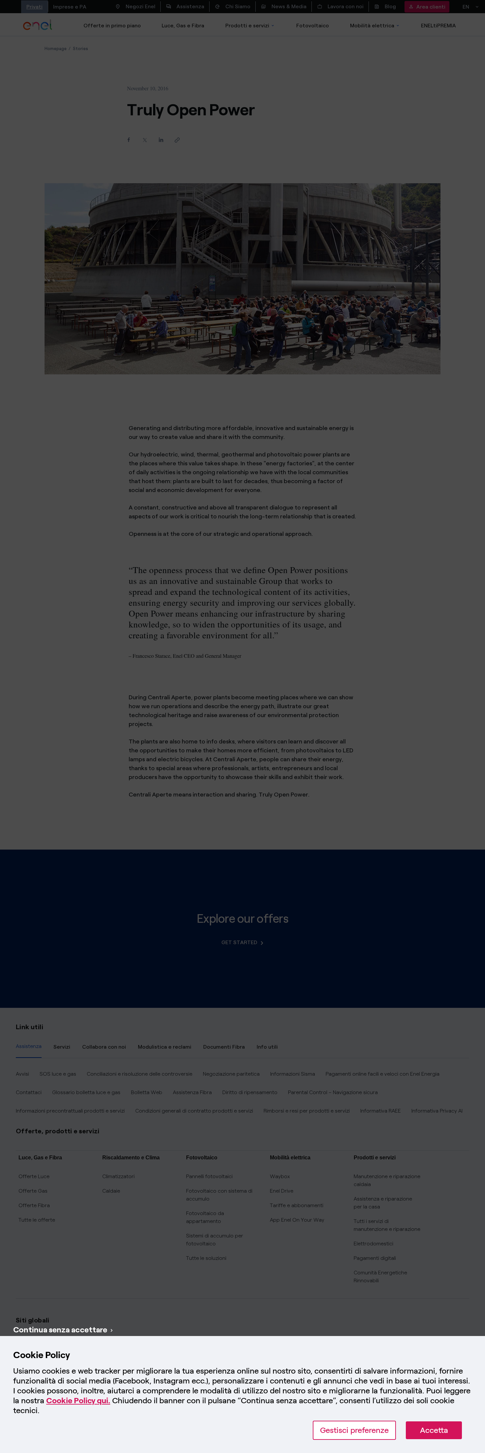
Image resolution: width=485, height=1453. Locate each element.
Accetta (434, 1430)
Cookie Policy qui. (78, 1400)
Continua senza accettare (60, 1329)
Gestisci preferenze (354, 1430)
